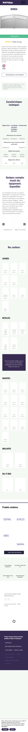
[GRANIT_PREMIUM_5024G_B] (22, 383)
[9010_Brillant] (5, 263)
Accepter (5, 729)
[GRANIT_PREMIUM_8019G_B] (22, 420)
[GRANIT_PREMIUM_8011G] (5, 407)
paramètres (4, 726)
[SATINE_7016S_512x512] (5, 275)
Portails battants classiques (15, 86)
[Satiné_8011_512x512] (14, 288)
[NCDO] (20, 478)
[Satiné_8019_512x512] (14, 275)
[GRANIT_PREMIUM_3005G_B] (14, 383)
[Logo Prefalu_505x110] (8, 2)
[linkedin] (9, 599)
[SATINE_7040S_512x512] (22, 263)
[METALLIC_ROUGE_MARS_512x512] (14, 338)
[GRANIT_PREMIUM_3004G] (5, 383)
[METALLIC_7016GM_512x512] (14, 323)
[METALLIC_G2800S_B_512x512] (5, 338)
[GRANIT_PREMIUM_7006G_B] (14, 407)
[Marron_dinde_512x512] (5, 288)
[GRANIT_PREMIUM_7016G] (14, 420)
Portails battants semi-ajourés (10, 87)
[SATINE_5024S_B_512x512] (5, 302)
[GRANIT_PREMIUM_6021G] (14, 395)
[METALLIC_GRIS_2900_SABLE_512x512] (5, 323)
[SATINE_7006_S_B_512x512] (22, 288)
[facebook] (5, 599)
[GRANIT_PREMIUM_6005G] (22, 395)
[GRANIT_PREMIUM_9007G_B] (22, 407)
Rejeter (12, 729)
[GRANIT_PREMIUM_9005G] (5, 432)
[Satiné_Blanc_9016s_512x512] (14, 263)
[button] (13, 42)
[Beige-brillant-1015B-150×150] (7, 453)
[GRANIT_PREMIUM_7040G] (5, 420)
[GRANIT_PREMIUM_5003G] (5, 395)
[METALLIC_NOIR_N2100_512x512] (22, 323)
